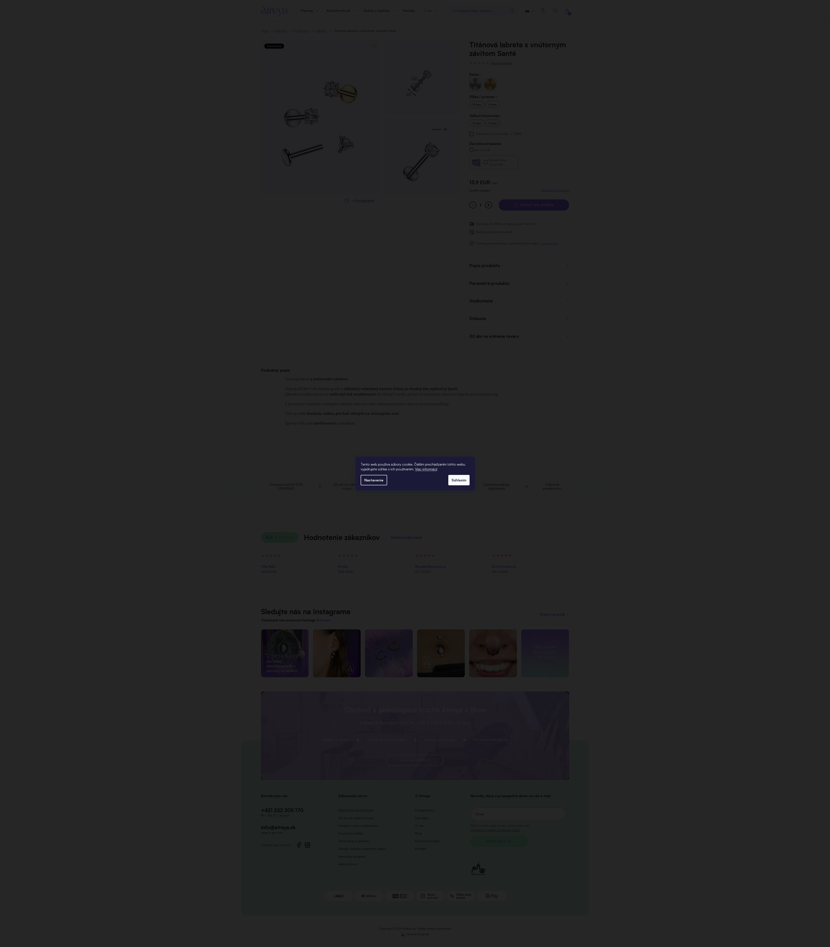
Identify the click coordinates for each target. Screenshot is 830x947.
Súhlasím (459, 480)
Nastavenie (373, 480)
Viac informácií (426, 469)
